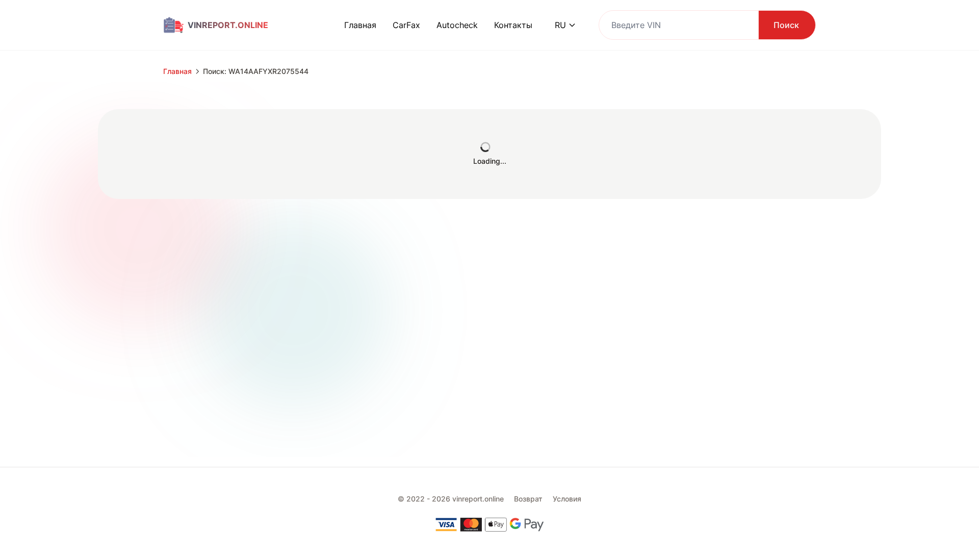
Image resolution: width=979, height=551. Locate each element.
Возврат (528, 498)
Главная (360, 25)
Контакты (513, 25)
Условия (567, 498)
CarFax (406, 25)
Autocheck (457, 25)
